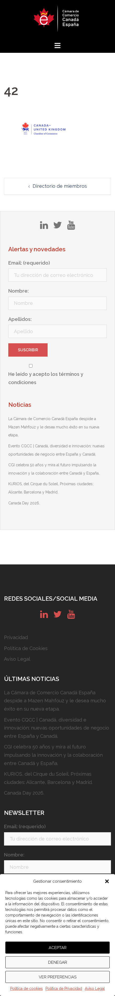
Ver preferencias (57, 977)
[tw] (57, 227)
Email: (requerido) (29, 263)
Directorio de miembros (60, 186)
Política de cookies (26, 988)
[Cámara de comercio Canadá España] (57, 20)
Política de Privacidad (63, 988)
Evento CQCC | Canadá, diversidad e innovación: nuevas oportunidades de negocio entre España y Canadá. (56, 728)
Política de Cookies (26, 648)
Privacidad (16, 637)
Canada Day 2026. (24, 503)
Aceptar (58, 947)
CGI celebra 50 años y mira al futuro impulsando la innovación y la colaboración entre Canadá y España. (53, 755)
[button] (107, 881)
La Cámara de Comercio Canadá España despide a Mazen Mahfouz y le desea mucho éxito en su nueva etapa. (53, 427)
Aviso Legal (95, 988)
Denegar (57, 962)
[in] (44, 227)
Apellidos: (20, 319)
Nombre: (18, 291)
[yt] (71, 227)
